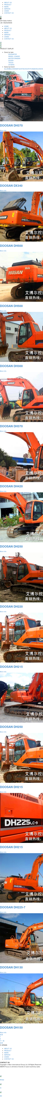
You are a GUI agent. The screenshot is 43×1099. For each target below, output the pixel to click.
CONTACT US (9, 13)
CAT (27, 69)
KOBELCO (10, 69)
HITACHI (23, 69)
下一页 (2, 1041)
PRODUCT (7, 5)
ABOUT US (8, 2)
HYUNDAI (32, 69)
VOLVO (37, 69)
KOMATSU (17, 69)
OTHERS (11, 65)
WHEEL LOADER (14, 56)
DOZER (10, 60)
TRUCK (10, 63)
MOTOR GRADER (14, 58)
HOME (6, 26)
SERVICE (7, 9)
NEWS (6, 7)
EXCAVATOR (12, 54)
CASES (6, 11)
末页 (1, 1043)
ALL (5, 69)
